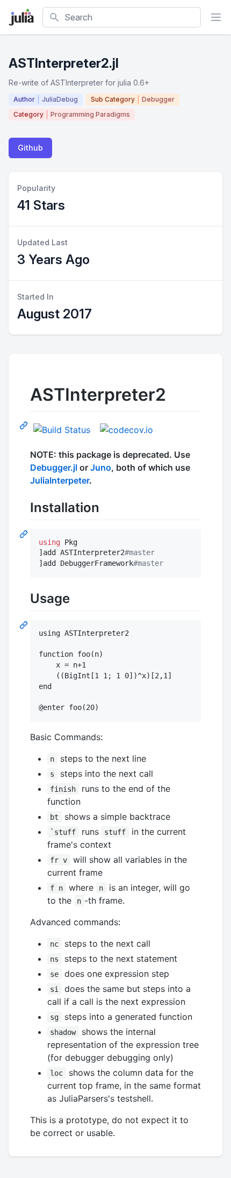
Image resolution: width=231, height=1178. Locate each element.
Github (30, 147)
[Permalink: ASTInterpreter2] (24, 425)
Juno (100, 467)
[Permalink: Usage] (24, 624)
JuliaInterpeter (59, 480)
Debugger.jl (53, 467)
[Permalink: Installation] (24, 533)
